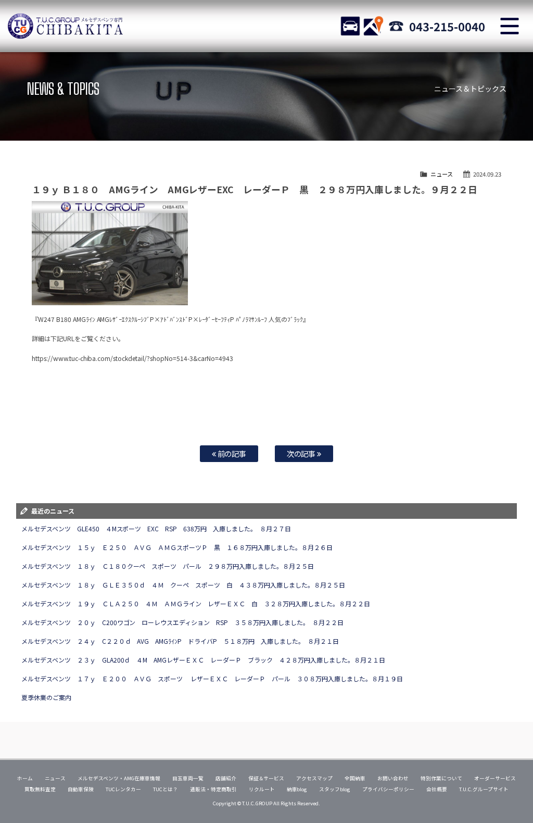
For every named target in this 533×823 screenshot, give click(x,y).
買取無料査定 (40, 789)
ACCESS (373, 26)
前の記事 (231, 453)
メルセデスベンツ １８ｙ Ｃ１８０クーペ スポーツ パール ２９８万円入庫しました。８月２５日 (167, 566)
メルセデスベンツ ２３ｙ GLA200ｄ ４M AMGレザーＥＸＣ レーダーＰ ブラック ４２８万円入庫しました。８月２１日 (203, 659)
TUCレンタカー (123, 789)
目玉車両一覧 (188, 778)
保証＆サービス (266, 778)
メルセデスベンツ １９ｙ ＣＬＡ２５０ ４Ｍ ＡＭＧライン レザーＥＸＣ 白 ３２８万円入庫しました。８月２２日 (195, 603)
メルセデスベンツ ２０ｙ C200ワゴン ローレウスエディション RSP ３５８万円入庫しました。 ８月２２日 (182, 622)
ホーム (25, 778)
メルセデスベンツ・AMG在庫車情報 (119, 778)
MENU (509, 26)
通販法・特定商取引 (213, 789)
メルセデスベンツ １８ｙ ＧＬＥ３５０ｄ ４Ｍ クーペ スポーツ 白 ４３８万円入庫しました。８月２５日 (183, 584)
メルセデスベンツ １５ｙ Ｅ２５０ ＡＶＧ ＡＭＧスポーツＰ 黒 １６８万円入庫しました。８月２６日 (177, 547)
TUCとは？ (165, 789)
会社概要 (436, 789)
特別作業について (441, 778)
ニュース (441, 174)
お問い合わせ (393, 778)
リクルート (262, 789)
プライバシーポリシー (388, 789)
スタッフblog (334, 789)
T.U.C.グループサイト (484, 789)
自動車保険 (81, 789)
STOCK (350, 26)
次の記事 (302, 453)
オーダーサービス (495, 778)
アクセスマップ (314, 778)
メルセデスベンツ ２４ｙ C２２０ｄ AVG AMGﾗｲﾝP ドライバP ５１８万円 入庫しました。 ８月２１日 (183, 641)
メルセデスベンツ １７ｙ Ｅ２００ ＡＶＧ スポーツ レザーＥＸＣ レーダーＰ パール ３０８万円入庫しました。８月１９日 (212, 678)
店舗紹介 (225, 778)
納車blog (297, 789)
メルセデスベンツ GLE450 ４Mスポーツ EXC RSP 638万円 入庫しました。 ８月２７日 (156, 528)
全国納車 (355, 778)
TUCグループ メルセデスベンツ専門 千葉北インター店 (65, 26)
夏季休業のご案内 (46, 697)
